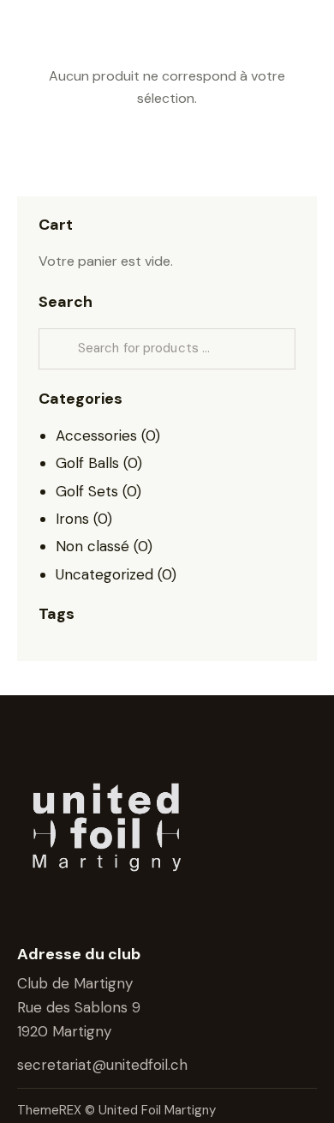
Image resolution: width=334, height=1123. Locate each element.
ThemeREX (51, 1110)
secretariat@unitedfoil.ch (104, 1064)
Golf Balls (87, 462)
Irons (72, 518)
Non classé (92, 546)
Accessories (96, 435)
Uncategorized (104, 574)
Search (58, 348)
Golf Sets (87, 491)
